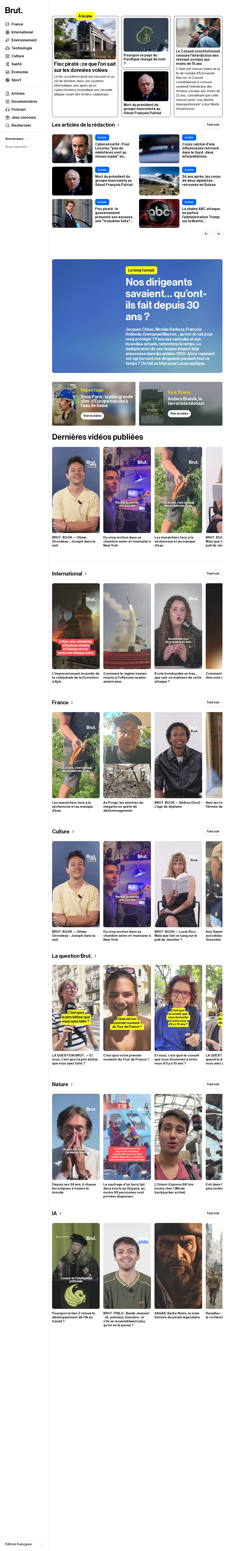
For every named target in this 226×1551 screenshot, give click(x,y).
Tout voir (213, 124)
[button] (24, 1544)
